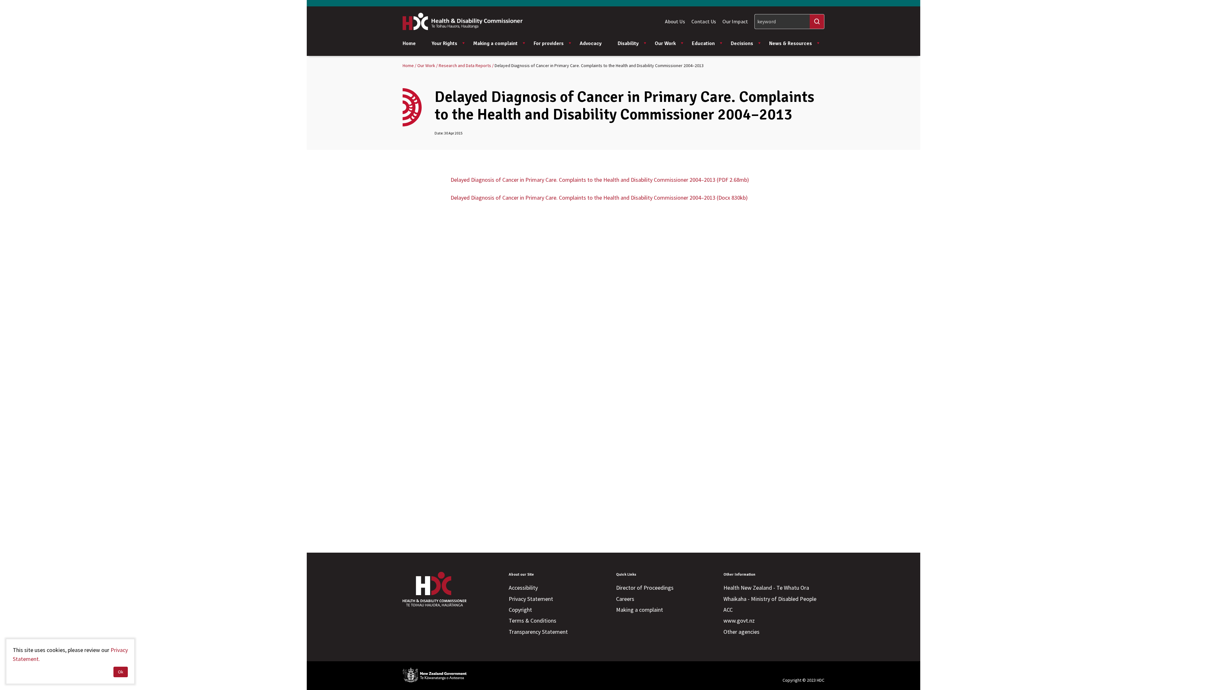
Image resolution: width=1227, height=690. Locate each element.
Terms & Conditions (532, 620)
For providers (549, 43)
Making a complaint (495, 43)
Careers (625, 598)
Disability (628, 43)
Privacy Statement (531, 598)
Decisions (742, 43)
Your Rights (444, 43)
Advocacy (591, 43)
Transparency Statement (538, 631)
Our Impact (735, 21)
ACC (728, 609)
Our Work (665, 43)
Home (409, 43)
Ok (120, 672)
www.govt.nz (739, 620)
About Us (675, 21)
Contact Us (703, 21)
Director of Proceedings (645, 587)
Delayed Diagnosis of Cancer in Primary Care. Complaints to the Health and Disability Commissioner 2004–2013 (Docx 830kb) (599, 197)
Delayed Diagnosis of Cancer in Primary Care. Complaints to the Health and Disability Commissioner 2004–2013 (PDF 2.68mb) (600, 179)
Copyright (520, 609)
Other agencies (741, 631)
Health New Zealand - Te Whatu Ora (766, 587)
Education (703, 43)
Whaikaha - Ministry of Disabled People (769, 598)
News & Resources (790, 43)
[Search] (817, 21)
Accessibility (523, 587)
